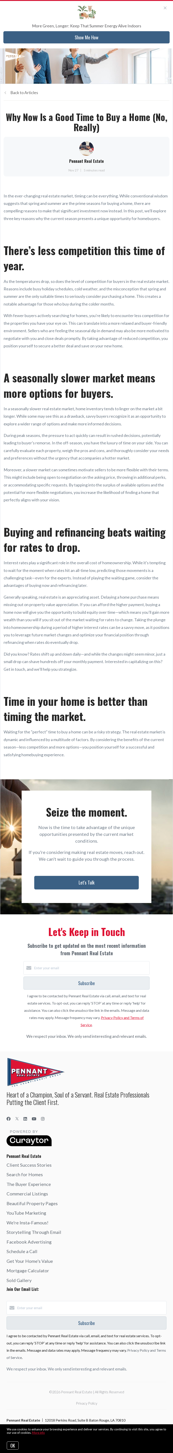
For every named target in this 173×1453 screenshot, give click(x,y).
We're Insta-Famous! (27, 1222)
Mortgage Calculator (28, 1270)
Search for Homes (25, 1174)
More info (38, 1432)
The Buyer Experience (29, 1184)
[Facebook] (9, 1118)
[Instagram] (43, 1118)
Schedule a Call (22, 1251)
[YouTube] (34, 1118)
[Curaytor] (29, 1145)
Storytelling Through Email (34, 1232)
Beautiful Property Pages (32, 1203)
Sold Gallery (19, 1280)
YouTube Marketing (26, 1213)
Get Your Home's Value (30, 1261)
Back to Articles (24, 92)
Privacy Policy (86, 1403)
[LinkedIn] (25, 1118)
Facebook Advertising (29, 1241)
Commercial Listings (27, 1193)
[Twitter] (17, 1118)
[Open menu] (166, 56)
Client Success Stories (29, 1165)
